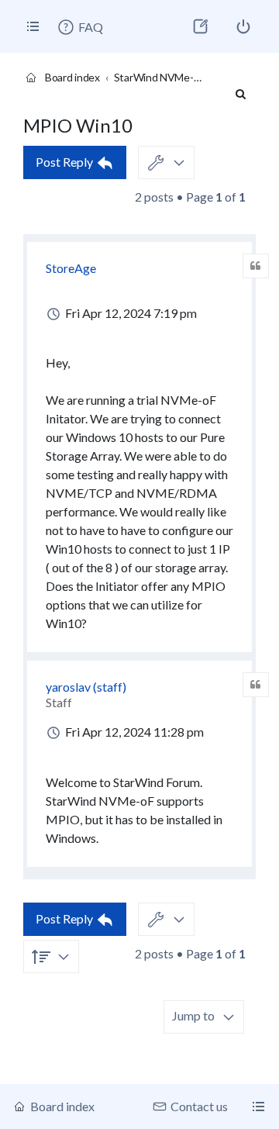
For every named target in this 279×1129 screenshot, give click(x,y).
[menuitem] (80, 27)
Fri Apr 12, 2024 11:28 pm (133, 731)
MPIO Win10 (78, 125)
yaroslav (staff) (86, 686)
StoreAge (71, 268)
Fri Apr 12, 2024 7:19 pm (130, 313)
